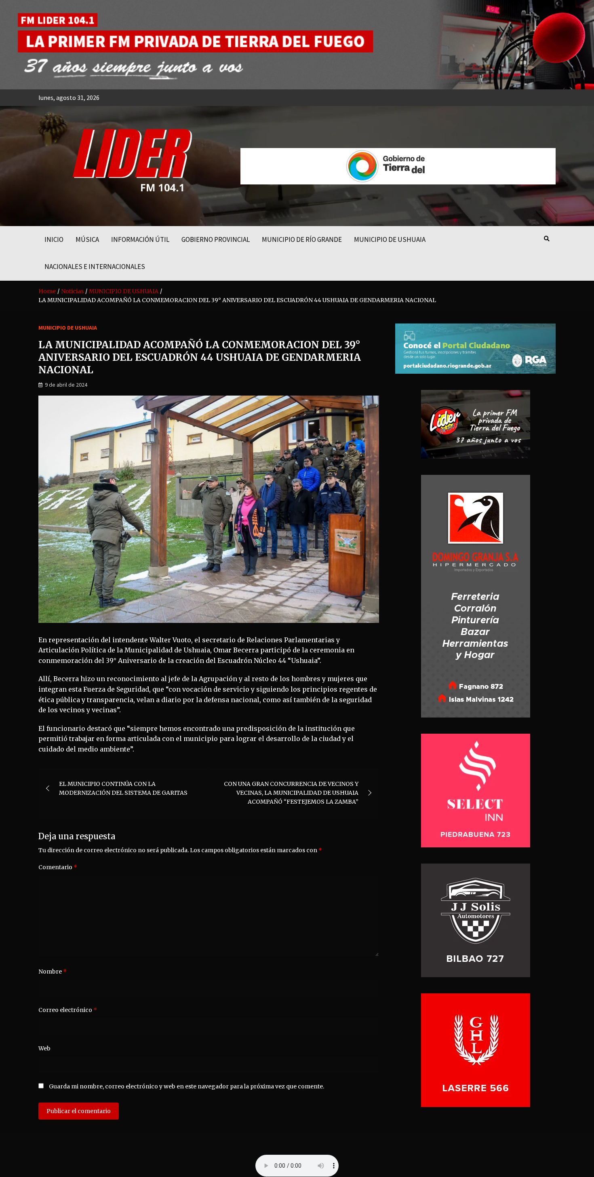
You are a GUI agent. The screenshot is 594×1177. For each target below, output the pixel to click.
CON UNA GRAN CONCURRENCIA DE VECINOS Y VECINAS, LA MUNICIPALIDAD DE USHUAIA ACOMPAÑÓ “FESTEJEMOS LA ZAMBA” (291, 793)
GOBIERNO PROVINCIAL (215, 239)
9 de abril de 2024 (66, 384)
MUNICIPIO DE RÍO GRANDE (302, 239)
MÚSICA (87, 239)
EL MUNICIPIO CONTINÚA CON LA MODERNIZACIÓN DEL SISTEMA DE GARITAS (123, 788)
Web (44, 1048)
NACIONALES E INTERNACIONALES (94, 266)
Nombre (52, 971)
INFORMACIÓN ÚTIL (140, 239)
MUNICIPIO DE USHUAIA (389, 239)
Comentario (57, 867)
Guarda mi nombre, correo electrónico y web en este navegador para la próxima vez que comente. (186, 1086)
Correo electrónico (67, 1010)
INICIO (53, 239)
